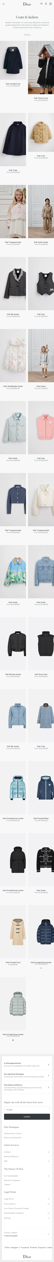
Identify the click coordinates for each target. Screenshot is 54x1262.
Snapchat (42, 1247)
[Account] (45, 4)
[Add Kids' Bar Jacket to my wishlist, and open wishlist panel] (28, 260)
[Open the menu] (4, 4)
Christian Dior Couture (12, 1133)
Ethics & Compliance (12, 1180)
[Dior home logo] (27, 4)
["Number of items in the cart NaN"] (50, 4)
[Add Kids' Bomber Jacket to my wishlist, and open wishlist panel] (28, 620)
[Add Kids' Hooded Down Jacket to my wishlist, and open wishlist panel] (28, 764)
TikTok (7, 1247)
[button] (28, 44)
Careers (7, 1184)
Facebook (25, 1247)
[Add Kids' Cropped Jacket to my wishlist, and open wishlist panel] (28, 188)
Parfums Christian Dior (13, 1138)
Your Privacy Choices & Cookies (16, 1208)
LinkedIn (50, 1247)
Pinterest (33, 1247)
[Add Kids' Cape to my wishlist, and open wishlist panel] (28, 116)
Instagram (14, 1247)
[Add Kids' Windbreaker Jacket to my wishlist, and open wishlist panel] (28, 332)
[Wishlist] (41, 4)
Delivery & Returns (11, 1156)
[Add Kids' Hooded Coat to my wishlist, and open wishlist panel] (28, 44)
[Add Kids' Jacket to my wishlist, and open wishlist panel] (28, 404)
